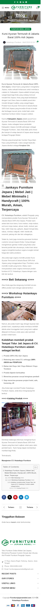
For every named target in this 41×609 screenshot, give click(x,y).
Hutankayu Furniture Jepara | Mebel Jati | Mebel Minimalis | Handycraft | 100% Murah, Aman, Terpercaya (21, 473)
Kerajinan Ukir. (24, 145)
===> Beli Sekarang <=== (18, 279)
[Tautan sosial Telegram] (26, 2)
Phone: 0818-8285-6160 (13, 566)
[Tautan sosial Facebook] (14, 2)
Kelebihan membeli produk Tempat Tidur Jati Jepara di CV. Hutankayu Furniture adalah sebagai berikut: (23, 484)
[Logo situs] (21, 7)
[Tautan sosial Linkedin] (23, 2)
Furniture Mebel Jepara (25, 20)
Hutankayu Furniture (13, 42)
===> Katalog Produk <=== (15, 398)
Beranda (10, 20)
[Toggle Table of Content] (34, 467)
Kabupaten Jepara (15, 119)
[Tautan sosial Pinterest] (20, 2)
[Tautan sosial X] (17, 2)
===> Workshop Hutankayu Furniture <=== (21, 480)
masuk (13, 522)
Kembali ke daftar (20, 507)
